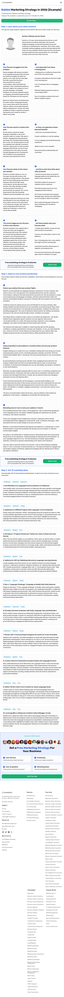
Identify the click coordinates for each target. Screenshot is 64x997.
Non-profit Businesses (52, 918)
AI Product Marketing (33, 817)
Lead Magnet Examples (9, 839)
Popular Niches (51, 890)
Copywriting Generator (52, 826)
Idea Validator (49, 834)
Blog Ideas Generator (51, 798)
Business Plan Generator (52, 812)
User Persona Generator (52, 883)
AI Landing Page (31, 806)
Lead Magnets (32, 943)
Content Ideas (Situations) (35, 926)
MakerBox (5, 844)
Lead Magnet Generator (52, 842)
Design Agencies (51, 899)
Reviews (4, 829)
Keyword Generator (51, 837)
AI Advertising (31, 795)
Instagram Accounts (52, 910)
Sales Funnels (32, 978)
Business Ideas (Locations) (35, 899)
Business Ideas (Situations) (36, 904)
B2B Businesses (51, 893)
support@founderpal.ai (9, 816)
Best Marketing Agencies (9, 823)
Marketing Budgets (33, 945)
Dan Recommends (7, 847)
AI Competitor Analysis (33, 801)
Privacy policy (6, 811)
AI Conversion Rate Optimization (36, 804)
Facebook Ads (32, 932)
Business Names (32, 912)
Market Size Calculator (52, 853)
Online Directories (51, 921)
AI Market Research (32, 815)
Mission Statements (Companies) (33, 972)
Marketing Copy (32, 948)
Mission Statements (33, 969)
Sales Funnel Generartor (52, 867)
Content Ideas (32, 923)
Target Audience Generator (53, 878)
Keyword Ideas (32, 937)
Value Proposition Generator (53, 886)
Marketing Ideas (32, 951)
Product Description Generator (54, 861)
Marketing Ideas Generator (53, 848)
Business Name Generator (53, 809)
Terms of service (7, 814)
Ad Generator (49, 795)
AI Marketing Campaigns (34, 812)
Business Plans (32, 915)
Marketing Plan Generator (52, 850)
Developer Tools (51, 901)
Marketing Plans (32, 956)
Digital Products (50, 904)
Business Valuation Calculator (54, 815)
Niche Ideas (31, 975)
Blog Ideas (31, 893)
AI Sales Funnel (31, 820)
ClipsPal (4, 850)
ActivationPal (6, 842)
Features (29, 792)
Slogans (30, 981)
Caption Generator (50, 817)
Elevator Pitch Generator (52, 828)
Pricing (4, 808)
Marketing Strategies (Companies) (34, 963)
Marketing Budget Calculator (53, 845)
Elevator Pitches (32, 929)
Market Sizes (31, 966)
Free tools (48, 792)
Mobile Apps (49, 915)
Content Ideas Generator (52, 823)
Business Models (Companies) (36, 910)
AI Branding (30, 798)
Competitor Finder (50, 820)
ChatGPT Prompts (33, 918)
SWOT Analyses (32, 984)
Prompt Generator (50, 864)
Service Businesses (52, 926)
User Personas (32, 989)
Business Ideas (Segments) (35, 901)
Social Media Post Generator (53, 872)
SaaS (47, 923)
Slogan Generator (50, 870)
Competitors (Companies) (35, 921)
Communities (50, 896)
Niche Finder (49, 859)
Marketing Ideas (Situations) (36, 954)
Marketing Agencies (52, 912)
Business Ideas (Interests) (35, 896)
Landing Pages (32, 940)
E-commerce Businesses (53, 907)
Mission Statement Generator (53, 856)
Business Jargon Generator (53, 804)
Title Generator (49, 881)
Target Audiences (33, 986)
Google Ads (31, 934)
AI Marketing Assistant (33, 809)
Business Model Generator (53, 806)
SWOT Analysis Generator (52, 875)
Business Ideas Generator (52, 801)
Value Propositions (33, 992)
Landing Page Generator (52, 839)
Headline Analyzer (50, 831)
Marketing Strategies (34, 959)
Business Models (33, 907)
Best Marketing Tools (8, 826)
